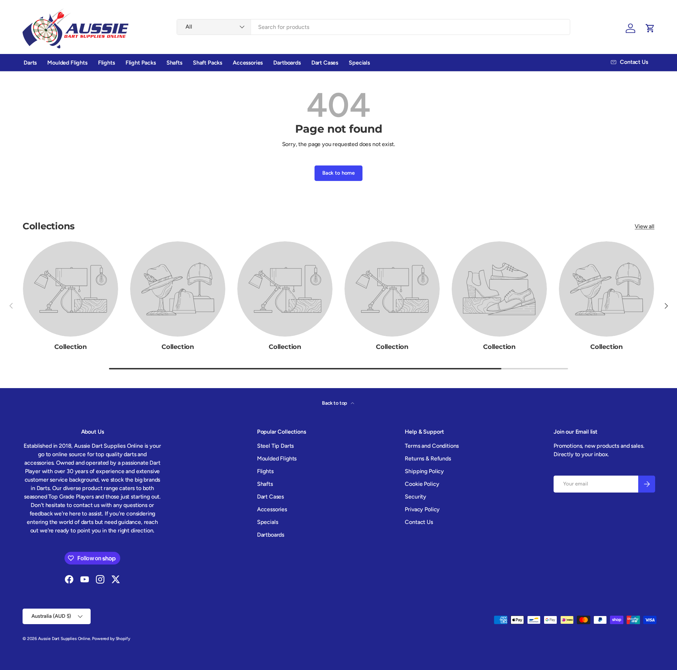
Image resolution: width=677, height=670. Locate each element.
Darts (30, 62)
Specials (359, 62)
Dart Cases (324, 62)
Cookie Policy (422, 484)
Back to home (338, 173)
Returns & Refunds (428, 458)
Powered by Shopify (111, 638)
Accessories (248, 62)
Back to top (335, 403)
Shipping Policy (424, 471)
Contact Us (419, 522)
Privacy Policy (422, 509)
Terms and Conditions (432, 445)
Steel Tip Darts (275, 445)
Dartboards (286, 62)
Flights (106, 62)
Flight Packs (141, 62)
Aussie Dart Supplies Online (64, 638)
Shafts (174, 62)
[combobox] (373, 27)
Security (415, 496)
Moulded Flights (67, 62)
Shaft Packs (207, 62)
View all (644, 226)
